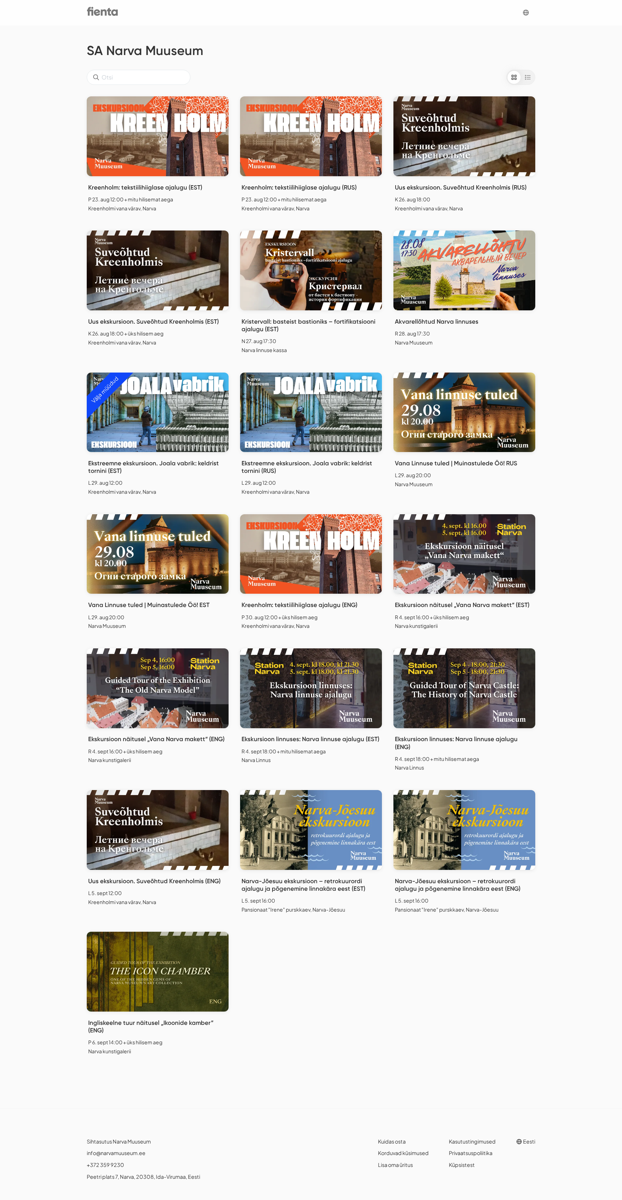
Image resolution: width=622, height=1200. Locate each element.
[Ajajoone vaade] (527, 77)
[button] (526, 13)
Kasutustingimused (472, 1141)
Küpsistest (462, 1165)
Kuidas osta (392, 1141)
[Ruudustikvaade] (514, 77)
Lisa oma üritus (395, 1165)
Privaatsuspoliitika (470, 1153)
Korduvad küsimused (403, 1153)
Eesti (528, 1141)
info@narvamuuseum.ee (116, 1153)
